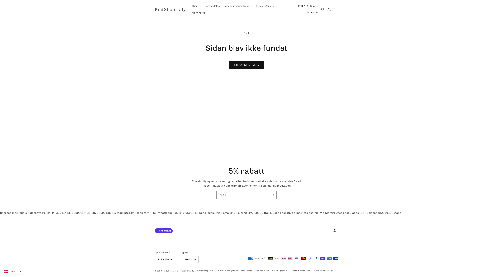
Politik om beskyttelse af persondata (234, 271)
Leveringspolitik (280, 271)
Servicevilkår (262, 271)
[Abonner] (272, 195)
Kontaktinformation (301, 271)
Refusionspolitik (205, 271)
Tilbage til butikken (246, 65)
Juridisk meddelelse (323, 271)
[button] (196, 6)
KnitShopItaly (169, 271)
